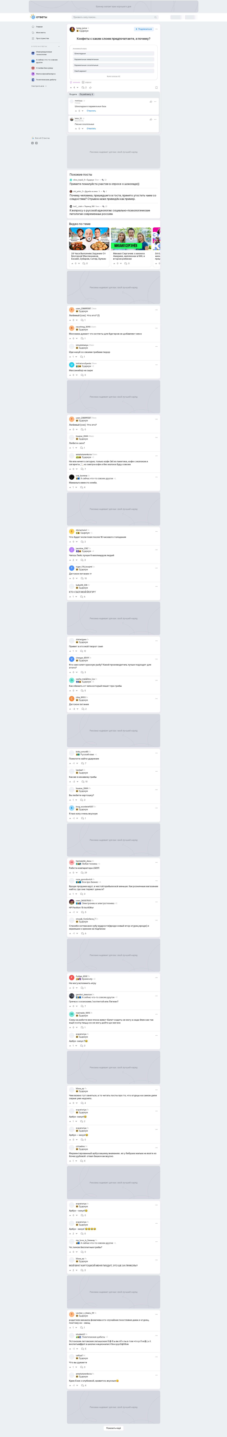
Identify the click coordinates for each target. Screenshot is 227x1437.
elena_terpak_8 (79, 180)
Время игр (87, 979)
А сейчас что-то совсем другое (97, 478)
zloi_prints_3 (78, 191)
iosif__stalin (77, 206)
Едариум (83, 31)
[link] (89, 247)
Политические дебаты (93, 1337)
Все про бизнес (90, 882)
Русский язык (87, 754)
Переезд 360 (89, 206)
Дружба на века (91, 191)
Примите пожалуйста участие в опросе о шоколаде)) (104, 184)
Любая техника (89, 864)
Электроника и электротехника (98, 903)
